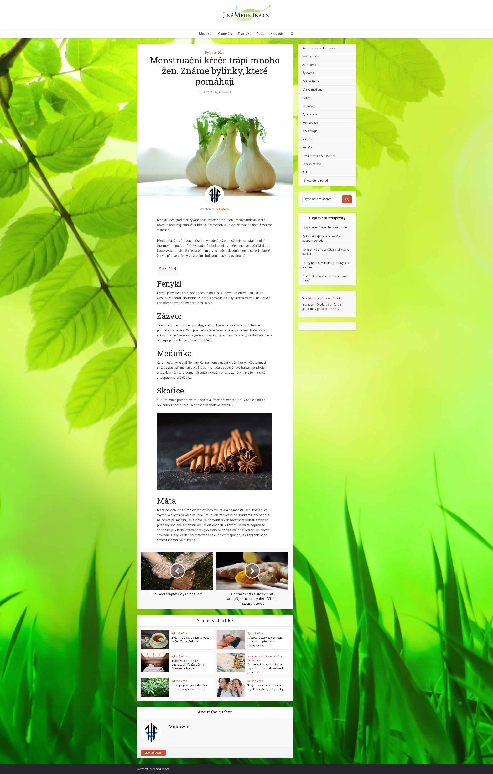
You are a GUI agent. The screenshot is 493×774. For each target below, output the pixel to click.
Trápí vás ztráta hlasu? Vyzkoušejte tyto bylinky (265, 687)
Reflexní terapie (312, 164)
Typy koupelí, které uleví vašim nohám (326, 227)
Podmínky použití (270, 34)
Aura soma (309, 65)
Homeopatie (310, 122)
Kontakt (244, 34)
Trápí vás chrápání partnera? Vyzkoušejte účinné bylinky (187, 664)
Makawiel (225, 92)
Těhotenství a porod (315, 180)
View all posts (153, 752)
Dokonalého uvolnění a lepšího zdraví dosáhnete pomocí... (265, 668)
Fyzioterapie (310, 114)
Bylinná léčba (214, 52)
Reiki (305, 172)
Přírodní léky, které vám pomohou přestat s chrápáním (265, 641)
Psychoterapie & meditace (318, 155)
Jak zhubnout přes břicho (323, 298)
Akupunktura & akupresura (318, 48)
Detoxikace (254, 660)
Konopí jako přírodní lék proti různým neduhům (189, 687)
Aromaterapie (255, 656)
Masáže (307, 147)
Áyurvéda (308, 73)
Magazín (205, 34)
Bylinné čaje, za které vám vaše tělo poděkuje (190, 639)
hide (172, 268)
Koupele (307, 139)
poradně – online (327, 309)
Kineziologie (309, 131)
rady (327, 304)
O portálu (225, 34)
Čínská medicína (312, 89)
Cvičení (306, 98)
